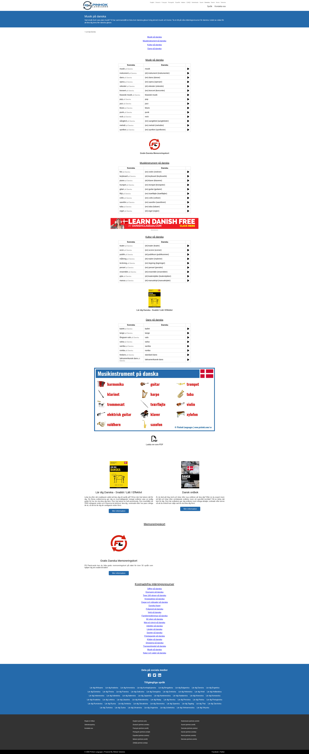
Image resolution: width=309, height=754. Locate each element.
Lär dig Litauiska (123, 700)
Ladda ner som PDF (154, 444)
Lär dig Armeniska (127, 688)
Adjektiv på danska (154, 626)
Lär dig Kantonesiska (162, 696)
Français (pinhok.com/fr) (141, 728)
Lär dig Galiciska (137, 692)
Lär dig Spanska (173, 704)
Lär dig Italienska (129, 696)
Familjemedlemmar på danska (155, 616)
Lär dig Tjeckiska (214, 704)
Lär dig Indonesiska (96, 696)
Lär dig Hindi (199, 692)
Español (177, 2)
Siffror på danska (154, 589)
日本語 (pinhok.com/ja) (140, 743)
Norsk (218, 2)
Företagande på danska (154, 636)
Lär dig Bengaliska (165, 688)
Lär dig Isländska (113, 696)
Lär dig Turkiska (106, 708)
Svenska (207, 2)
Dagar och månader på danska (154, 602)
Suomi (201, 2)
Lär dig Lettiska (109, 700)
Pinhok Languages (96, 752)
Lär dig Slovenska (157, 704)
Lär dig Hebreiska (185, 692)
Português (171, 2)
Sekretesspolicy (89, 724)
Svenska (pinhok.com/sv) (189, 728)
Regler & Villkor (89, 721)
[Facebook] (149, 675)
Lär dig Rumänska (95, 704)
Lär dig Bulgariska (182, 688)
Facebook (215, 752)
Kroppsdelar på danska (155, 599)
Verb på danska (154, 612)
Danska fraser (155, 606)
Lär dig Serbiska (124, 704)
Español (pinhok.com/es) (141, 735)
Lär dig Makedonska (140, 700)
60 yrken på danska (154, 619)
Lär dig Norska (169, 700)
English (152, 2)
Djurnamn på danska (154, 592)
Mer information (118, 511)
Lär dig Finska (108, 692)
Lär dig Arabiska (111, 688)
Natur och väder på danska (154, 653)
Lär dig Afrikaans (96, 688)
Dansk (213, 2)
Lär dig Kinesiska (197, 696)
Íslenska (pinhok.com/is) (189, 739)
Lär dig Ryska (110, 704)
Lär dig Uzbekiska (167, 708)
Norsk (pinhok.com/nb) (188, 735)
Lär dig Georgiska (154, 692)
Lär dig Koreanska (213, 696)
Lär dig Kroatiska (93, 700)
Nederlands (195, 2)
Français (164, 2)
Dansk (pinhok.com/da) (188, 732)
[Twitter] (154, 675)
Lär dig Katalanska (180, 696)
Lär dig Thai (200, 704)
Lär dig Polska (198, 700)
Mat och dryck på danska (154, 623)
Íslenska (223, 2)
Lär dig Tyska (120, 708)
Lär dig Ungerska (151, 708)
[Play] (188, 69)
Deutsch (157, 2)
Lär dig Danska (91, 32)
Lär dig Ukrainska (135, 708)
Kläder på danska (154, 639)
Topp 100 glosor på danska (154, 595)
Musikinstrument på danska (154, 41)
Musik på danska (154, 37)
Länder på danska (154, 629)
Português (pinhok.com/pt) (141, 732)
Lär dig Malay (156, 700)
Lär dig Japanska (145, 696)
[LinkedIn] (159, 675)
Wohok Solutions (119, 752)
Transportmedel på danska (154, 646)
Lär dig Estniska (94, 692)
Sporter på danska (154, 633)
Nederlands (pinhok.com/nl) (190, 721)
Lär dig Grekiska (169, 692)
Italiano (183, 2)
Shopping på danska (154, 643)
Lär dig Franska (122, 692)
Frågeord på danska (154, 609)
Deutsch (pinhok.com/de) (141, 724)
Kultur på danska (154, 45)
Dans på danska (154, 49)
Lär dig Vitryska (203, 708)
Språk (209, 6)
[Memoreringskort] (119, 556)
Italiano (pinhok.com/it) (140, 739)
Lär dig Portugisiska (214, 700)
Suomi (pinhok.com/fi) (188, 724)
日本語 (188, 2)
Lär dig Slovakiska (140, 704)
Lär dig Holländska (214, 692)
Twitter (222, 752)
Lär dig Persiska (184, 700)
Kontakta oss (220, 6)
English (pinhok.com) (140, 721)
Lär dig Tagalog (188, 704)
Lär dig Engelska (212, 688)
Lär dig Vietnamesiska (185, 708)
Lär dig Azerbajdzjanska (146, 688)
